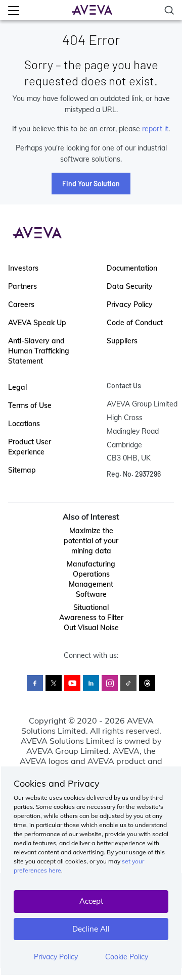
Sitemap (22, 470)
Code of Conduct (135, 322)
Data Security (130, 286)
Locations (24, 423)
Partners (22, 286)
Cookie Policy (126, 956)
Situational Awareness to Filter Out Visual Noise (91, 617)
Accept (91, 901)
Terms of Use (30, 405)
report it (155, 128)
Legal (17, 387)
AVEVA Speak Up (37, 322)
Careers (21, 304)
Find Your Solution (91, 183)
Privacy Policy (56, 956)
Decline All (91, 929)
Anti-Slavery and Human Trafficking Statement (38, 351)
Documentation (132, 268)
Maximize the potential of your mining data (91, 540)
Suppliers (122, 340)
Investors (23, 268)
